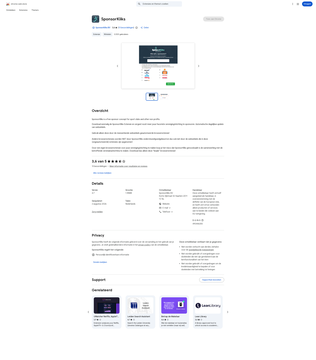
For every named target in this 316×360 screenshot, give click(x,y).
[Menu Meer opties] (292, 3)
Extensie (96, 34)
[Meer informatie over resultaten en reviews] (202, 220)
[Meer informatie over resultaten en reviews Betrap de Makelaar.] (168, 320)
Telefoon (166, 212)
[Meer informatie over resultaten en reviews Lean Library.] (201, 320)
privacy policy (144, 245)
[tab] (10, 10)
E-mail (165, 208)
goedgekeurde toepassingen (201, 250)
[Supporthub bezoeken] (211, 280)
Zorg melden (97, 212)
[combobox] (162, 3)
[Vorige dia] (117, 66)
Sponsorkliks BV (103, 27)
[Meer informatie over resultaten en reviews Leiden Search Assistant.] (134, 320)
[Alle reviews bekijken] (102, 173)
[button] (297, 4)
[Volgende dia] (198, 66)
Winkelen (107, 34)
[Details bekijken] (100, 262)
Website (166, 204)
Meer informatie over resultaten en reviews (128, 166)
